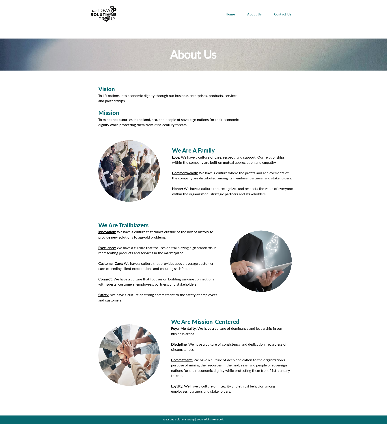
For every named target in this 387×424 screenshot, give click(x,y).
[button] (254, 14)
